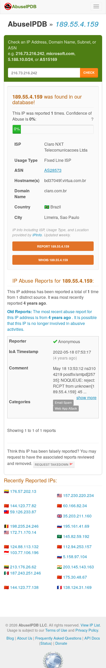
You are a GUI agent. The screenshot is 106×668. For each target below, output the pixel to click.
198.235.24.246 (24, 526)
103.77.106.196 (24, 552)
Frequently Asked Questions (58, 638)
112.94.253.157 (77, 546)
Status (45, 643)
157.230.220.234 (78, 495)
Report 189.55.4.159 (53, 246)
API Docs (92, 638)
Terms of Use (56, 630)
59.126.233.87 (23, 512)
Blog (10, 638)
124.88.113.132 (24, 546)
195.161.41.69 (76, 526)
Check (89, 72)
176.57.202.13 (23, 491)
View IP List (90, 625)
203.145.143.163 (78, 567)
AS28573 (52, 170)
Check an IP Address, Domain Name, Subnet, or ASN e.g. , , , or (52, 50)
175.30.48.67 (75, 577)
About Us (24, 638)
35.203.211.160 (77, 516)
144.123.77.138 (24, 587)
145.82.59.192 (76, 536)
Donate (61, 643)
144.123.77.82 (23, 505)
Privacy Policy (86, 630)
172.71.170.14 (23, 532)
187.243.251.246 (25, 573)
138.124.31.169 (77, 587)
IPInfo (37, 234)
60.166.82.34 (75, 505)
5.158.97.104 (75, 556)
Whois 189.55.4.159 (53, 260)
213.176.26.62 (23, 567)
